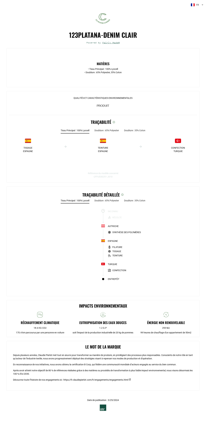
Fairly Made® (111, 42)
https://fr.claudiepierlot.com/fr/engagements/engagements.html (95, 380)
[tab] (75, 130)
